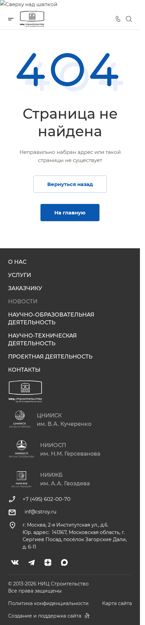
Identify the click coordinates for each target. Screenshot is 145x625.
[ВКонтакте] (15, 562)
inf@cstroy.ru (40, 512)
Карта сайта (117, 603)
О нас (17, 262)
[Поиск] (128, 19)
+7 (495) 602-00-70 (46, 499)
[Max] (64, 562)
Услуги (19, 275)
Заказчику (25, 288)
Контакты (24, 370)
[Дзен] (48, 562)
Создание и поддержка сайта (45, 616)
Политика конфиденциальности (48, 603)
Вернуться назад (70, 184)
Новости (22, 301)
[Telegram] (31, 562)
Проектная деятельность (50, 356)
